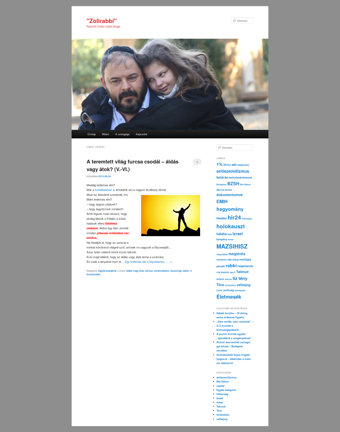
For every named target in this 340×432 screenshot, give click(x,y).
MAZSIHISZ (232, 246)
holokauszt (230, 226)
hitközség (247, 218)
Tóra (220, 284)
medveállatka (161, 270)
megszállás (222, 254)
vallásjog (243, 284)
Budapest (221, 184)
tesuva (228, 279)
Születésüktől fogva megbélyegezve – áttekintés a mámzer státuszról (233, 359)
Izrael (238, 233)
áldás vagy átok (135, 270)
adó (234, 164)
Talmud (242, 271)
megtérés (236, 253)
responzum (245, 266)
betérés (222, 177)
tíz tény (240, 278)
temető (220, 279)
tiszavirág (175, 270)
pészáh (220, 266)
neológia (245, 259)
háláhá (221, 233)
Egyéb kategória (107, 270)
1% (219, 164)
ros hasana (222, 272)
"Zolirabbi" (102, 20)
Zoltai (219, 290)
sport (232, 272)
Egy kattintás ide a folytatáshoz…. (148, 262)
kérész (149, 270)
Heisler (221, 218)
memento (221, 259)
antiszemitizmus (232, 171)
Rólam (105, 134)
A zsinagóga (122, 134)
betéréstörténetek (240, 177)
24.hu (227, 165)
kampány (221, 239)
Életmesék (228, 296)
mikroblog (232, 259)
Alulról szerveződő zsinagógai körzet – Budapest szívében (233, 346)
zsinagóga (240, 290)
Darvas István (224, 190)
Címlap (92, 134)
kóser (231, 239)
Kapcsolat (141, 134)
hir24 (234, 217)
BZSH (233, 183)
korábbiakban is (105, 190)
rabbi (231, 265)
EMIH (221, 201)
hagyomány (230, 208)
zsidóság (228, 290)
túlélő (186, 270)
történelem (230, 285)
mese (219, 402)
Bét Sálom (245, 184)
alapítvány (243, 165)
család (220, 386)
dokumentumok (229, 194)
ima (229, 234)
